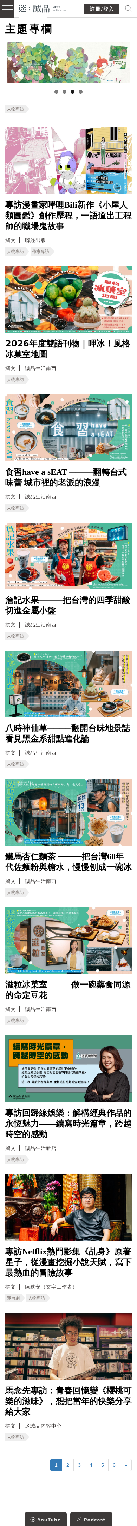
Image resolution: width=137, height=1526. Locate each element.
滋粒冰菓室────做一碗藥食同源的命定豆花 (67, 990)
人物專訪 (15, 109)
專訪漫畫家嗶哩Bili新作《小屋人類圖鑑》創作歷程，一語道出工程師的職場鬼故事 (68, 215)
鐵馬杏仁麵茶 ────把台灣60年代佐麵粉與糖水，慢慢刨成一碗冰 (68, 862)
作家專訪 (40, 251)
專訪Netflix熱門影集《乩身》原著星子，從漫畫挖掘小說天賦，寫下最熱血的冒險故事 (68, 1262)
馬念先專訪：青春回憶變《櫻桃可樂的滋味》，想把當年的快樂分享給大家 (68, 1401)
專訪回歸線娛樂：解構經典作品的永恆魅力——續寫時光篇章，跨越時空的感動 (68, 1123)
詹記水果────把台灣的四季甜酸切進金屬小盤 (67, 605)
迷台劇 (13, 1298)
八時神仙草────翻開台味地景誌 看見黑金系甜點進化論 (67, 733)
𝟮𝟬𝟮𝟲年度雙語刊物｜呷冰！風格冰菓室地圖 (67, 349)
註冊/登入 (102, 9)
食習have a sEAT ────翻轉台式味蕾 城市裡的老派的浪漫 (66, 477)
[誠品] (42, 8)
